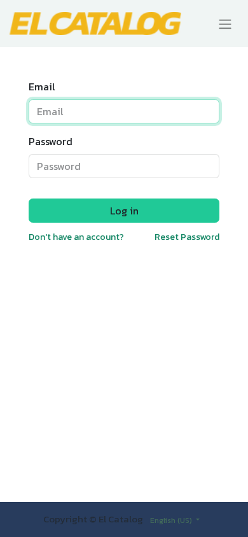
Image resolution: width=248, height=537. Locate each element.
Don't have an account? (76, 237)
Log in (124, 210)
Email (42, 86)
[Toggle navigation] (225, 24)
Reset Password (187, 237)
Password (50, 141)
